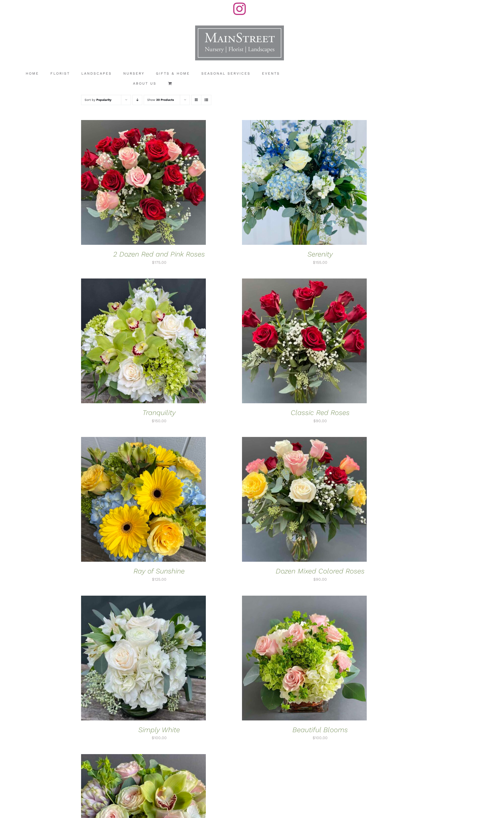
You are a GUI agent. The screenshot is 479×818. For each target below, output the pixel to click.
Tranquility (159, 413)
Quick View (160, 183)
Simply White (159, 730)
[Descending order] (137, 100)
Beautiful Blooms (320, 730)
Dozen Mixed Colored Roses (320, 571)
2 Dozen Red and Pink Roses (159, 254)
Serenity (320, 254)
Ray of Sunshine (159, 571)
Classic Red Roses (320, 413)
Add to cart (128, 183)
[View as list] (206, 100)
